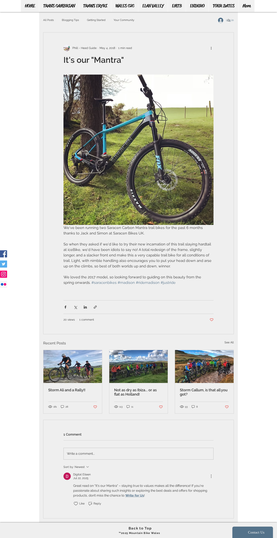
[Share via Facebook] (65, 307)
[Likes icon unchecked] (75, 503)
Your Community (124, 20)
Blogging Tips (70, 20)
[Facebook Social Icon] (3, 253)
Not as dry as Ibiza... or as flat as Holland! (135, 392)
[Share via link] (95, 307)
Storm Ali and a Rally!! (66, 390)
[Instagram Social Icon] (3, 274)
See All (229, 342)
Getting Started (96, 20)
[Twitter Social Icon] (3, 264)
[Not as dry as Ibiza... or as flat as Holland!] (138, 366)
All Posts (48, 20)
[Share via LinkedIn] (85, 307)
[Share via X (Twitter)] (75, 307)
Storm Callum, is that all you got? (204, 392)
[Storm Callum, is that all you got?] (204, 366)
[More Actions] (211, 476)
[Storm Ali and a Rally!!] (72, 366)
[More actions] (211, 48)
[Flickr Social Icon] (3, 284)
